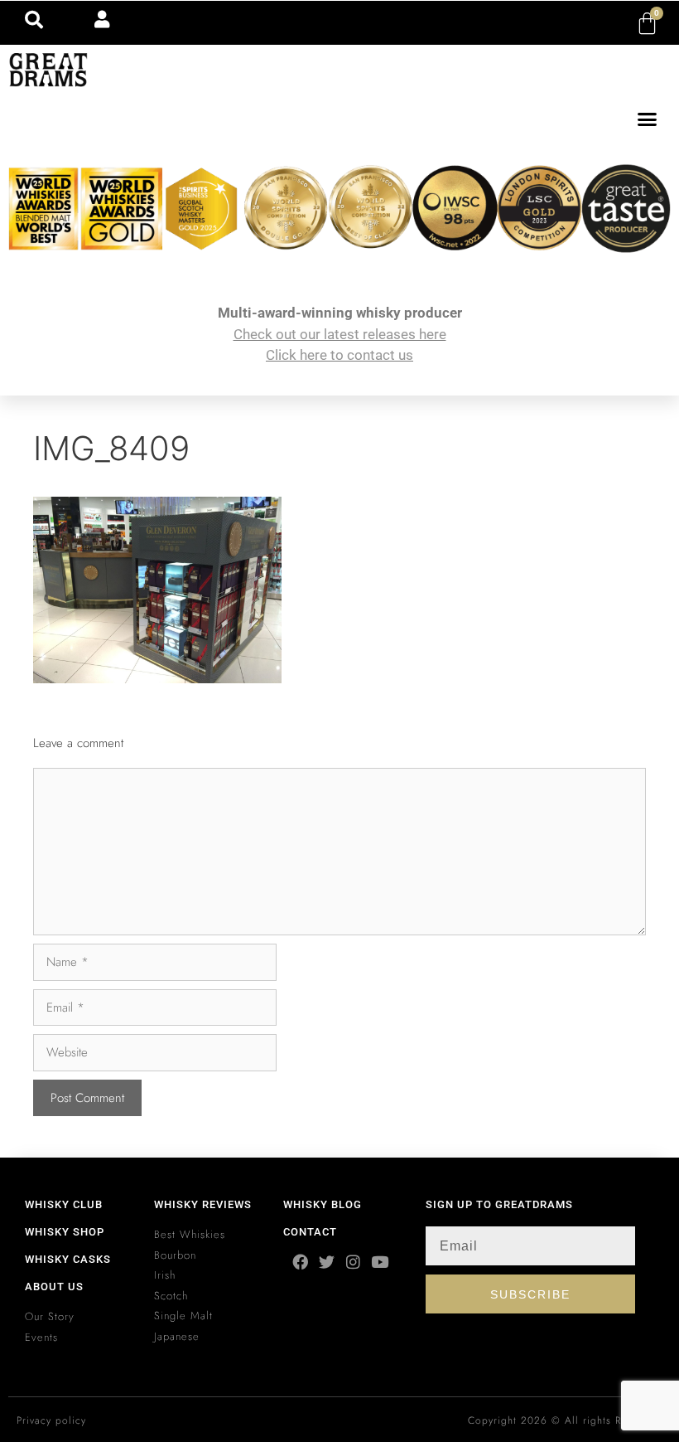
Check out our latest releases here (340, 334)
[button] (647, 119)
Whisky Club (64, 1204)
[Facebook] (300, 1262)
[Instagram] (353, 1262)
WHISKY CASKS (68, 1259)
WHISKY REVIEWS (203, 1204)
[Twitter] (327, 1262)
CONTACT (310, 1232)
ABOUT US (54, 1286)
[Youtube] (380, 1262)
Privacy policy (51, 1420)
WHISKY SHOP (64, 1232)
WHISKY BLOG (322, 1204)
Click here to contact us (339, 355)
